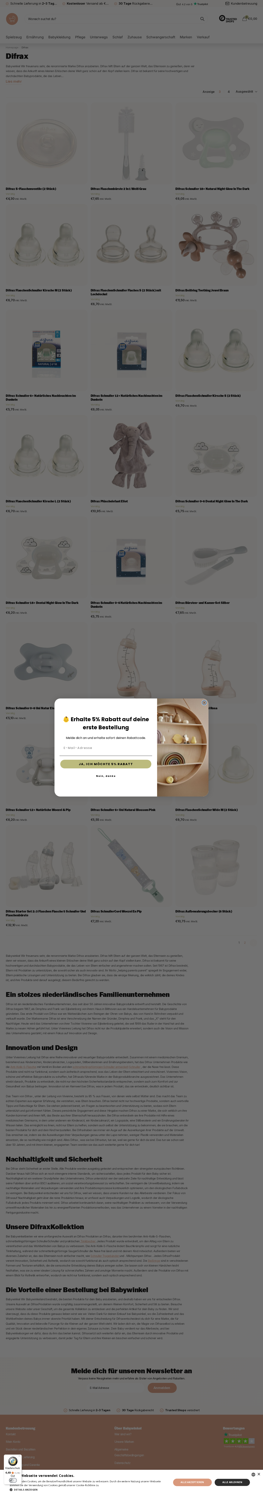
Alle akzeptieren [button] (192, 1482)
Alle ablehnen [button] (232, 1482)
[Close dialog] (204, 702)
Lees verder (106, 1485)
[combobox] (253, 1475)
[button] (88, 1489)
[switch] (13, 1480)
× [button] (258, 1474)
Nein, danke (106, 776)
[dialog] (131, 1482)
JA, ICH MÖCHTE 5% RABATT (106, 764)
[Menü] (19, 1457)
